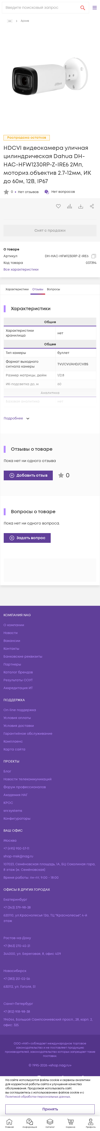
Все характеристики (21, 269)
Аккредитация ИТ (18, 688)
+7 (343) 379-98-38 (17, 907)
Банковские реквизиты (22, 656)
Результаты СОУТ (18, 680)
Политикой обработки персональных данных (37, 1097)
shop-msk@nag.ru (18, 856)
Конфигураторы (16, 818)
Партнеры (12, 664)
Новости (10, 633)
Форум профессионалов (24, 787)
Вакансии (11, 641)
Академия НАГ (15, 795)
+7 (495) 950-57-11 (16, 848)
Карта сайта (14, 749)
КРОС (8, 803)
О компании (13, 625)
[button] (94, 7)
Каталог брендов (18, 672)
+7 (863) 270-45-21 (16, 946)
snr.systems (12, 811)
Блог (7, 771)
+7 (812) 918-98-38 (16, 1011)
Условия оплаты (17, 718)
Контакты (11, 649)
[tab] (17, 289)
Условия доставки (18, 726)
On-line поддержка (19, 710)
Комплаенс (13, 741)
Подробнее (13, 418)
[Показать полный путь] (10, 21)
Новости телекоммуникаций (27, 779)
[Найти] (83, 7)
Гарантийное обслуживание (27, 733)
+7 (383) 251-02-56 (16, 979)
